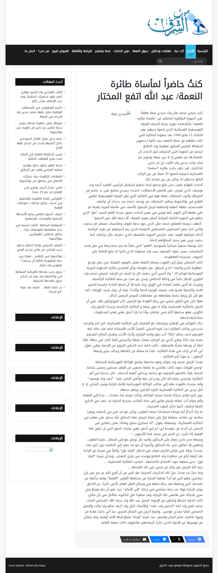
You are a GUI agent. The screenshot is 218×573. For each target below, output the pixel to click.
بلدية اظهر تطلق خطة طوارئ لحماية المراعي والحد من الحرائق (41, 167)
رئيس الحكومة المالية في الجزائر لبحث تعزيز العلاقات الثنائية (41, 156)
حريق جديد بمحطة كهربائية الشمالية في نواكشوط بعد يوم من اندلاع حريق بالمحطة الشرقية (38, 276)
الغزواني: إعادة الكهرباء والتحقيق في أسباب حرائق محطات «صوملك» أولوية (39, 203)
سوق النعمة (140, 51)
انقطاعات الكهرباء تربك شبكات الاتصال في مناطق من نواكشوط (40, 179)
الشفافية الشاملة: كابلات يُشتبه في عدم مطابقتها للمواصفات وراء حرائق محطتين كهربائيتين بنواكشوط (39, 232)
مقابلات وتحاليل (161, 51)
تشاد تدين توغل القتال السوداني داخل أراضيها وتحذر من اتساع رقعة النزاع (39, 143)
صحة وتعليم (102, 51)
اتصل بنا (30, 51)
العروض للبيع (60, 51)
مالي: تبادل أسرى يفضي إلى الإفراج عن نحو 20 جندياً (43, 190)
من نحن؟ (43, 51)
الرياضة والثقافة (82, 51)
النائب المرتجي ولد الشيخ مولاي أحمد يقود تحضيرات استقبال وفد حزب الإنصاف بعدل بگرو (41, 96)
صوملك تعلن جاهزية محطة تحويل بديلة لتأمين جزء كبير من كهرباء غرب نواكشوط (39, 128)
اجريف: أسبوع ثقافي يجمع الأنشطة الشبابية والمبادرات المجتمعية (39, 216)
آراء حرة (179, 51)
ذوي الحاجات (121, 51)
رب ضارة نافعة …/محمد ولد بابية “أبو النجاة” (41, 289)
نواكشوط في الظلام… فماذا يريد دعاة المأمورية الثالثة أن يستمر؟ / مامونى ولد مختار (40, 261)
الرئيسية (202, 51)
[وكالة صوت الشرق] (178, 22)
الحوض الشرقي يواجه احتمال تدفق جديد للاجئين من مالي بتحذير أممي (39, 247)
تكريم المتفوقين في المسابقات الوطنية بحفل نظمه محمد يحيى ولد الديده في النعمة (39, 112)
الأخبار (190, 51)
